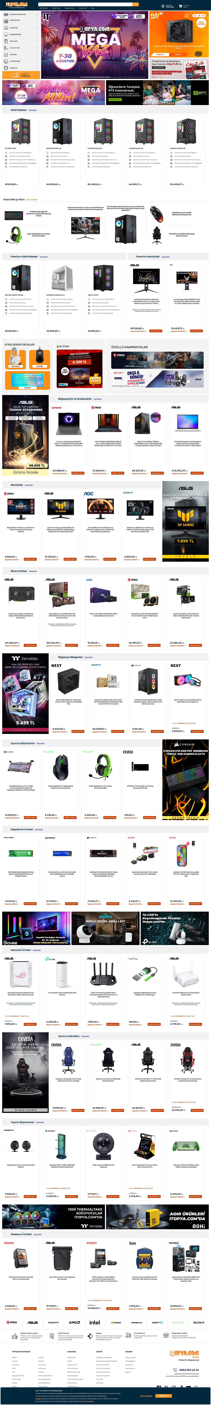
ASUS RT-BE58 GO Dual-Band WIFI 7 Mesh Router (186, 994)
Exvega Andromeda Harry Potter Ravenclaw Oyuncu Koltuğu (68, 1080)
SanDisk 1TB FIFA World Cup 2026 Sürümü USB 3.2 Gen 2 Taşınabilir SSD (186, 874)
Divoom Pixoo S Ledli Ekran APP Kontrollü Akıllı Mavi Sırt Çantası (144, 1278)
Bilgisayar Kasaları (18, 1375)
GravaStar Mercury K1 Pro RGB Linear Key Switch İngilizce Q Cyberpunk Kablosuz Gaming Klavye (21, 788)
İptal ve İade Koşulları (103, 1368)
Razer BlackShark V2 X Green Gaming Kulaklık (100, 787)
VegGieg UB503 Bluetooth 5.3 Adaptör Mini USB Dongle (144, 994)
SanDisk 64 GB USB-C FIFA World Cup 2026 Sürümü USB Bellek (144, 873)
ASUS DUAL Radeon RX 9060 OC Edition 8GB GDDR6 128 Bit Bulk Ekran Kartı (20, 616)
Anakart (15, 1361)
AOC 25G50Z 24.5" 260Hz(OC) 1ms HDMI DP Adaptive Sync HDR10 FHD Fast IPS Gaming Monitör (100, 530)
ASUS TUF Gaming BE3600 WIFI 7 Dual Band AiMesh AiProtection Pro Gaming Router (103, 995)
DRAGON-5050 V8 (53, 148)
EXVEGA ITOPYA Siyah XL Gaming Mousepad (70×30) (140, 787)
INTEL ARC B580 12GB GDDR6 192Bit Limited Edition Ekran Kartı (103, 615)
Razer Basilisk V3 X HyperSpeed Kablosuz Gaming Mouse (60, 787)
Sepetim (128, 1372)
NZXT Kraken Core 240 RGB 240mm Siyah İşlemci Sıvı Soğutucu (188, 701)
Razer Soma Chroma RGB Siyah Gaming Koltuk (108, 1080)
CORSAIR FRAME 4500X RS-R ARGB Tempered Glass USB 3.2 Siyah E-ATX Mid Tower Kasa (148, 702)
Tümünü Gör (32, 110)
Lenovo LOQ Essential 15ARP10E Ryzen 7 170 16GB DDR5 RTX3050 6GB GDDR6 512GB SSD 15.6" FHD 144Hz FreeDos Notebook (69, 444)
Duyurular (99, 1379)
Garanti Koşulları (72, 1375)
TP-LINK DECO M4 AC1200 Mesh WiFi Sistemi (62, 994)
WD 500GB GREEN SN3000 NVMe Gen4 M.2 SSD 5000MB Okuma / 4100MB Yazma (21, 874)
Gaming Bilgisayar (44, 1383)
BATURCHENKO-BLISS (14, 295)
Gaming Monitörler (44, 1379)
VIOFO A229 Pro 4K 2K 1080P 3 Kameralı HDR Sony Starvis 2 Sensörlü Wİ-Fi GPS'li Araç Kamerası (103, 1279)
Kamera (41, 1372)
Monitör (14, 1383)
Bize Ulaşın (99, 1383)
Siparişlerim (129, 1365)
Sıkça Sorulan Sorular (103, 1372)
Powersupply (16, 1379)
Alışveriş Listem (130, 1368)
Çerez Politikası (72, 1383)
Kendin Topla (56, 8)
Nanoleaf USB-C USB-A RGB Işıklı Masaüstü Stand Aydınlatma (62, 1166)
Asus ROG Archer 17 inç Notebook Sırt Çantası (62, 1278)
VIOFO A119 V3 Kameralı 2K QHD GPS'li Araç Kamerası (21, 1278)
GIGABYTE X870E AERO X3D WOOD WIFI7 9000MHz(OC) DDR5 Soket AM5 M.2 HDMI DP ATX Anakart (108, 702)
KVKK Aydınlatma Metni (75, 1379)
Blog (92, 8)
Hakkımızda (83, 8)
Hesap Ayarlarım (130, 1357)
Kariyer (69, 1361)
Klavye (14, 1386)
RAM (13, 1368)
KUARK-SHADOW (95, 148)
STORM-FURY (10, 148)
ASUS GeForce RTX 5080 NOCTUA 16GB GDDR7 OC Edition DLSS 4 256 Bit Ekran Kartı (62, 616)
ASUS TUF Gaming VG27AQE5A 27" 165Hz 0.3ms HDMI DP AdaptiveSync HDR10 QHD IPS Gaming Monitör (61, 530)
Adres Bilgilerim (130, 1361)
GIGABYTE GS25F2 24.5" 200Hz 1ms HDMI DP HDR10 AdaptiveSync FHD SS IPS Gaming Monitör (140, 530)
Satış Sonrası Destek (103, 1375)
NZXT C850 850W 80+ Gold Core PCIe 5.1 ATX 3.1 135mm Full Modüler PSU (68, 702)
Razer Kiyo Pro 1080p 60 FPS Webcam (103, 1166)
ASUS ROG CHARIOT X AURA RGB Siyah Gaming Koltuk (148, 1080)
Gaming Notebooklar (45, 1375)
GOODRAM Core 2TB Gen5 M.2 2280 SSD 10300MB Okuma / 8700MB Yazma (62, 874)
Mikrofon (41, 1361)
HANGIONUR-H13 (136, 148)
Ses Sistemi (42, 1368)
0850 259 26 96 (189, 1370)
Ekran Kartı (15, 1365)
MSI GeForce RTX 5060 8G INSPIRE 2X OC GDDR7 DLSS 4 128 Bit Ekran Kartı (144, 616)
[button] (80, 77)
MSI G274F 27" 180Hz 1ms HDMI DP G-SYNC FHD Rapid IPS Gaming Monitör (21, 530)
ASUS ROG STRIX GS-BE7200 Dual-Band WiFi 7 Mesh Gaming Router (21, 994)
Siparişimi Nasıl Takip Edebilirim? (106, 1361)
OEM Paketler (43, 8)
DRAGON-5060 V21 (178, 148)
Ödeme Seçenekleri (102, 1365)
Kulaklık (41, 1357)
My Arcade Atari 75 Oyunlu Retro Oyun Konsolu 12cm (144, 1166)
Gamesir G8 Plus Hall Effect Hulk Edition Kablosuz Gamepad (186, 1166)
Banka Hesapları (72, 1368)
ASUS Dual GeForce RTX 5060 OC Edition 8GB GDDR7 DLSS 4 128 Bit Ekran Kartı (186, 616)
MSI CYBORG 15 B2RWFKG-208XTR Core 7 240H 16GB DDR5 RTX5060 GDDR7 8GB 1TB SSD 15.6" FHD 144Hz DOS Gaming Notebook (108, 444)
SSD (13, 1372)
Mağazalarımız (70, 8)
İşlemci (14, 1357)
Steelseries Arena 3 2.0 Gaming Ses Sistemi (21, 1166)
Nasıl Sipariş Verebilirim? (104, 1357)
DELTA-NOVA (93, 295)
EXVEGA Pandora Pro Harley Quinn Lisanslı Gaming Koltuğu (187, 1080)
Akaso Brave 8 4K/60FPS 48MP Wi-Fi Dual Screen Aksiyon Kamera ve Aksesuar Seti (186, 1279)
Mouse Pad (42, 1365)
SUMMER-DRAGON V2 (55, 295)
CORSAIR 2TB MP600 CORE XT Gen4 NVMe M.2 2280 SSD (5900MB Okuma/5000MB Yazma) (103, 874)
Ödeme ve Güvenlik (73, 1372)
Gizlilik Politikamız (73, 1386)
